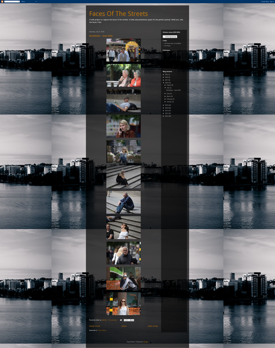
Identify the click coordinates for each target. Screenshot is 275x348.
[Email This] (125, 320)
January (169, 102)
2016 (166, 83)
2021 (166, 74)
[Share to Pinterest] (133, 320)
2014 (166, 108)
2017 (166, 80)
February (170, 99)
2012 (166, 113)
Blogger (145, 342)
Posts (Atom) (102, 330)
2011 (166, 116)
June (168, 93)
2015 (166, 105)
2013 (166, 110)
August (169, 85)
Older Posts (153, 326)
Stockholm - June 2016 (100, 36)
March (169, 96)
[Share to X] (129, 320)
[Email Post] (120, 320)
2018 (166, 77)
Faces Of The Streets (118, 13)
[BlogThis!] (127, 320)
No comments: (113, 320)
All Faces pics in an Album (172, 43)
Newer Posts (94, 326)
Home (124, 326)
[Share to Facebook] (131, 320)
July (168, 88)
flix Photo (167, 46)
